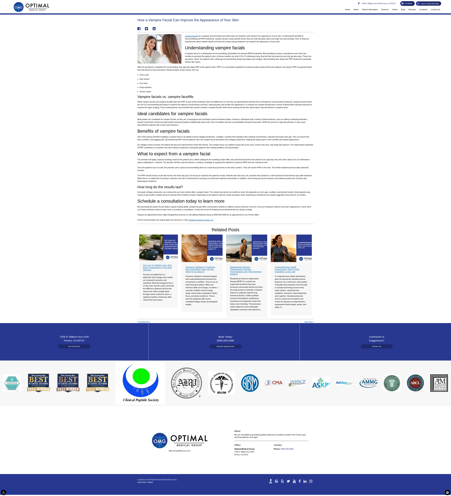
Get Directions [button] (74, 346)
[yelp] (282, 481)
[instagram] (311, 481)
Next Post (308, 322)
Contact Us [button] (435, 10)
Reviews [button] (412, 10)
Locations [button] (408, 3)
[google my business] (276, 481)
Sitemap (150, 482)
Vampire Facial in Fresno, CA (201, 220)
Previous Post (144, 322)
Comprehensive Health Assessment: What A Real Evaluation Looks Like (287, 269)
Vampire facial (191, 36)
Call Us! (430, 4)
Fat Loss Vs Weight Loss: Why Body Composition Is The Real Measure (157, 267)
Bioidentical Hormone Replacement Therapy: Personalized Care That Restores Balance (245, 270)
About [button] (356, 10)
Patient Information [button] (370, 10)
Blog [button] (403, 10)
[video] (271, 481)
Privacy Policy (141, 482)
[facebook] (299, 481)
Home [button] (347, 10)
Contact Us (376, 346)
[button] (3, 492)
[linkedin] (305, 481)
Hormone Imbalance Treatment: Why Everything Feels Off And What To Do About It (200, 269)
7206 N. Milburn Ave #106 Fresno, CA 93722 (378, 3)
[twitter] (288, 481)
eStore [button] (395, 10)
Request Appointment (225, 346)
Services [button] (385, 10)
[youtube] (294, 481)
